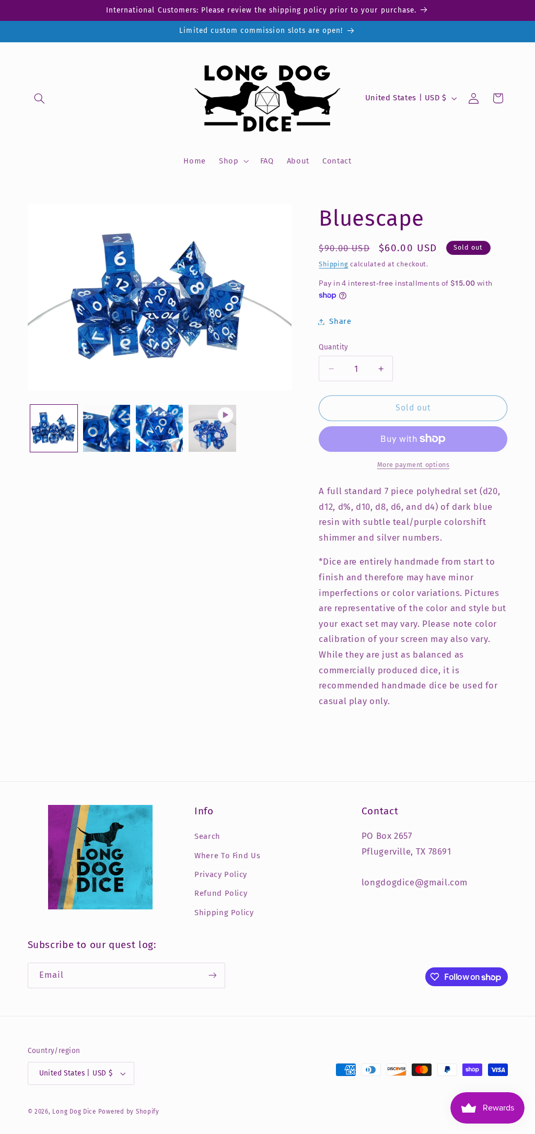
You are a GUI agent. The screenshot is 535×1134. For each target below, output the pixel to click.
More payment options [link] (413, 465)
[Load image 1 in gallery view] (54, 428)
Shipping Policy (223, 912)
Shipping (333, 264)
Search (207, 836)
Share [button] (340, 321)
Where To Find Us (227, 855)
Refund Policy (220, 893)
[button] (40, 98)
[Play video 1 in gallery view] (212, 428)
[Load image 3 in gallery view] (159, 428)
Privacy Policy (220, 874)
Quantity (333, 347)
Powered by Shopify (128, 1111)
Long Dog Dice (74, 1111)
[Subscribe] (212, 975)
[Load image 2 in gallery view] (107, 428)
